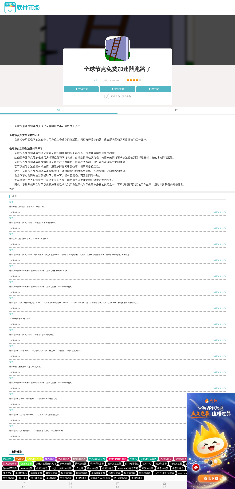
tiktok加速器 (79, 458)
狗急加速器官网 (97, 458)
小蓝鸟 (133, 458)
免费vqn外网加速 (117, 458)
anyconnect (184, 473)
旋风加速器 (181, 458)
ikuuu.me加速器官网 (128, 468)
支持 (215, 212)
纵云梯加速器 (120, 478)
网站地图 (7, 458)
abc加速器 (51, 478)
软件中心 (147, 463)
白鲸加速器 (114, 473)
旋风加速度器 (34, 458)
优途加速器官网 (148, 458)
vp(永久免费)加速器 (61, 468)
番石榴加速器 (98, 473)
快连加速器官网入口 (46, 463)
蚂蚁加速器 (161, 463)
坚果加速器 (63, 458)
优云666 (22, 478)
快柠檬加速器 (97, 463)
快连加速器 (26, 463)
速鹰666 (7, 473)
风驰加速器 (166, 458)
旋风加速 (49, 458)
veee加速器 (26, 468)
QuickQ (20, 458)
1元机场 (79, 468)
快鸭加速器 (80, 463)
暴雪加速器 (162, 468)
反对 (221, 212)
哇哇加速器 (81, 473)
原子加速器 (65, 463)
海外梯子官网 (10, 468)
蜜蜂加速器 (144, 473)
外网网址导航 (132, 463)
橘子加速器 (36, 478)
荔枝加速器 (92, 468)
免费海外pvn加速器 (100, 478)
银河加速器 (176, 463)
